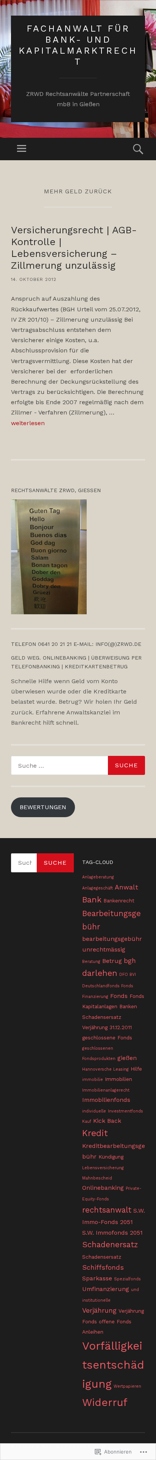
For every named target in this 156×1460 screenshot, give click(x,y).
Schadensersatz (101, 1257)
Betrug (112, 960)
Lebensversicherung (103, 1167)
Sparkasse (97, 1278)
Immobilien (118, 1079)
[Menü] (21, 149)
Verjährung (99, 1310)
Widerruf (105, 1402)
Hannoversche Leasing (105, 1069)
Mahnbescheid (97, 1178)
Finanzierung (95, 996)
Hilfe (136, 1069)
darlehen (99, 973)
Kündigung (110, 1157)
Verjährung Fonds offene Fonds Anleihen (113, 1321)
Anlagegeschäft (97, 888)
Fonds (119, 995)
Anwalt (126, 887)
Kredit (95, 1133)
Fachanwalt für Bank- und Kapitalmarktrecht (78, 45)
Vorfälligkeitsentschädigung (113, 1364)
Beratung (91, 961)
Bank (91, 899)
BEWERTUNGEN (43, 807)
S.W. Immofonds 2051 (112, 1232)
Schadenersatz (110, 1244)
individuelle (94, 1111)
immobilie (92, 1079)
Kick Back (107, 1120)
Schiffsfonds (103, 1267)
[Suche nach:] (78, 765)
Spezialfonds (127, 1279)
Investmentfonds (125, 1111)
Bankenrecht (118, 900)
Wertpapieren (127, 1386)
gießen (127, 1058)
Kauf (86, 1121)
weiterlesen (28, 423)
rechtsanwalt (106, 1210)
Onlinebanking (103, 1187)
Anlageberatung (98, 877)
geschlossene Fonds (107, 1037)
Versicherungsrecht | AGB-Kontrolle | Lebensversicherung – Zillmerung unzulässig (74, 247)
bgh (130, 960)
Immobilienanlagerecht (105, 1090)
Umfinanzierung (105, 1289)
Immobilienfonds (106, 1099)
